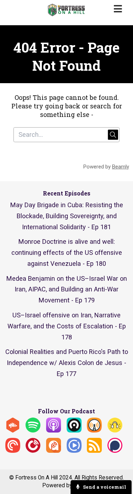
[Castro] (74, 430)
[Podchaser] (114, 450)
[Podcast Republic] (74, 450)
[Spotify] (33, 430)
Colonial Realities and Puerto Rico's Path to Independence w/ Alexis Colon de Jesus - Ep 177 (66, 362)
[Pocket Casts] (12, 450)
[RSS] (94, 450)
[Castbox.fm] (12, 430)
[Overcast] (94, 430)
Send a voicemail (104, 487)
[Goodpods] (114, 430)
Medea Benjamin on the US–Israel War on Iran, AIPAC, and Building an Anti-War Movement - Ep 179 (66, 289)
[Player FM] (33, 450)
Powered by (106, 166)
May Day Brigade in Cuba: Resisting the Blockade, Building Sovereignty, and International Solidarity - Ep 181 (66, 216)
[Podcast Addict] (53, 450)
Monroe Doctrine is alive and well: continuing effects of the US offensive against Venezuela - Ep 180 (66, 252)
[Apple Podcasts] (53, 430)
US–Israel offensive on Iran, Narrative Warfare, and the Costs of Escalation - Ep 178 (66, 326)
